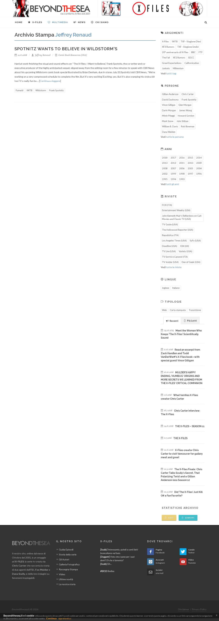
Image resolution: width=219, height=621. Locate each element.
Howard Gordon (186, 115)
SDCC (191, 57)
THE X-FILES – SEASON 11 (189, 426)
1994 (173, 179)
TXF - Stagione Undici (188, 46)
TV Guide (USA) (170, 224)
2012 (173, 163)
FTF (201, 52)
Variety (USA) (185, 251)
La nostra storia (67, 584)
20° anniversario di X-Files (175, 52)
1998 (182, 173)
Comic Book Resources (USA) (72, 55)
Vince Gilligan (168, 105)
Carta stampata (178, 310)
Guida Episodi (66, 549)
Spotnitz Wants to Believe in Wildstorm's (66, 48)
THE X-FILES (180, 438)
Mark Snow (167, 121)
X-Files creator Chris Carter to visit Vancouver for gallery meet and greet (182, 454)
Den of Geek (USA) (191, 262)
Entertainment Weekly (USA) (176, 210)
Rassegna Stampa (68, 569)
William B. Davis (170, 126)
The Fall (166, 57)
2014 (199, 157)
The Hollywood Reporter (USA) (177, 229)
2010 (190, 163)
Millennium (178, 68)
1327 (170, 517)
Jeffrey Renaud (42, 55)
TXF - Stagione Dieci (191, 41)
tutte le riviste (174, 267)
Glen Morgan (184, 105)
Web (164, 310)
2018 (165, 157)
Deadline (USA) (169, 246)
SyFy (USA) (195, 240)
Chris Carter (188, 94)
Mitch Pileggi (168, 115)
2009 (199, 163)
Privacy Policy (199, 609)
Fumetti (19, 90)
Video (62, 574)
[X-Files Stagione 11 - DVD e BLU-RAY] (152, 8)
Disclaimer (183, 609)
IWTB (29, 90)
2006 (182, 168)
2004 (199, 168)
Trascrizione (195, 310)
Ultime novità (66, 579)
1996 (199, 173)
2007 (173, 168)
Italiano (176, 287)
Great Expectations (171, 63)
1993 (182, 179)
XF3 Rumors (168, 46)
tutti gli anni (172, 184)
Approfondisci (64, 618)
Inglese (165, 287)
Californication (191, 63)
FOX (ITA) (167, 205)
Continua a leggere (50, 80)
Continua (51, 618)
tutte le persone (175, 136)
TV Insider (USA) (170, 262)
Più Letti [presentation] (191, 320)
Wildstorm (40, 90)
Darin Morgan (169, 110)
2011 (182, 163)
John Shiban (182, 121)
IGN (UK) (184, 246)
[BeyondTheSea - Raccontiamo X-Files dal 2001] (51, 8)
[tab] (172, 320)
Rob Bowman (187, 126)
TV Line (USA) (169, 251)
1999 (173, 173)
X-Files (165, 41)
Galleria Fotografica (69, 564)
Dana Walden (168, 132)
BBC (193, 52)
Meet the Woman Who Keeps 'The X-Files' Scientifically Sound (181, 334)
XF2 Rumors (179, 57)
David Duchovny (170, 99)
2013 (165, 163)
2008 (165, 168)
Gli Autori (64, 559)
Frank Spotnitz (56, 90)
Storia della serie (67, 554)
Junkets (166, 68)
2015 (190, 157)
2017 (173, 157)
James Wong (185, 110)
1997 (190, 173)
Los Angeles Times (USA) (174, 240)
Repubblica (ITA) (170, 235)
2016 (182, 157)
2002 (165, 173)
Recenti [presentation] (173, 320)
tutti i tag (171, 73)
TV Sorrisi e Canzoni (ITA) (175, 256)
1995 (165, 179)
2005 (190, 168)
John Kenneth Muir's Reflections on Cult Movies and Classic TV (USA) (181, 217)
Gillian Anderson (170, 94)
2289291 (189, 517)
